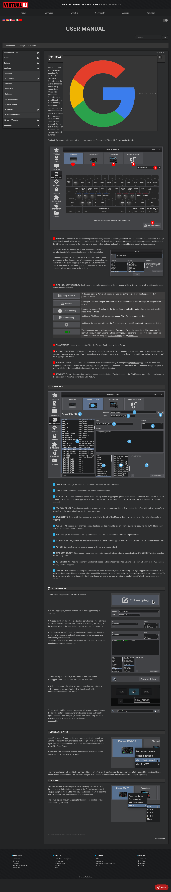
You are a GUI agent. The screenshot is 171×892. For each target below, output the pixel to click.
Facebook (142, 859)
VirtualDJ (95, 345)
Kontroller (32, 45)
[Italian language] (17, 20)
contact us (99, 861)
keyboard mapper (135, 363)
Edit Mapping (96, 316)
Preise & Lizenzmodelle (20, 865)
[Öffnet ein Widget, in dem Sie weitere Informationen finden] (161, 887)
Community (100, 13)
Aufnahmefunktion (12, 115)
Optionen (8, 94)
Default (76, 365)
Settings (22, 45)
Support (125, 13)
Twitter (141, 865)
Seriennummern (11, 99)
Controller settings (93, 789)
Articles (57, 865)
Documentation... (75, 576)
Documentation (89, 265)
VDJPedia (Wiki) (60, 863)
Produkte (23, 13)
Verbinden (151, 13)
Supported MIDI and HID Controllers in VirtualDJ (115, 140)
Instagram (142, 863)
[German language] (13, 20)
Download (49, 13)
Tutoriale (8, 73)
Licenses (55, 116)
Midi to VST (133, 336)
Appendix (8, 125)
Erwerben (74, 13)
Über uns (99, 859)
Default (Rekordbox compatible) (107, 365)
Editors (7, 63)
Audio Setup (9, 78)
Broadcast (8, 109)
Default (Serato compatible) (135, 365)
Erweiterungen (10, 104)
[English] (4, 20)
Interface (8, 58)
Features (16, 863)
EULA (98, 865)
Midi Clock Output (115, 336)
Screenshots (17, 867)
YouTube (142, 861)
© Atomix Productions (85, 877)
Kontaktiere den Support (63, 859)
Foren (56, 867)
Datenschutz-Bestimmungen (106, 863)
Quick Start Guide (11, 53)
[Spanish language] (7, 20)
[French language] (10, 20)
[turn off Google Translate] (160, 57)
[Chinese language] (20, 20)
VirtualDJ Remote (11, 120)
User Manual (10, 45)
